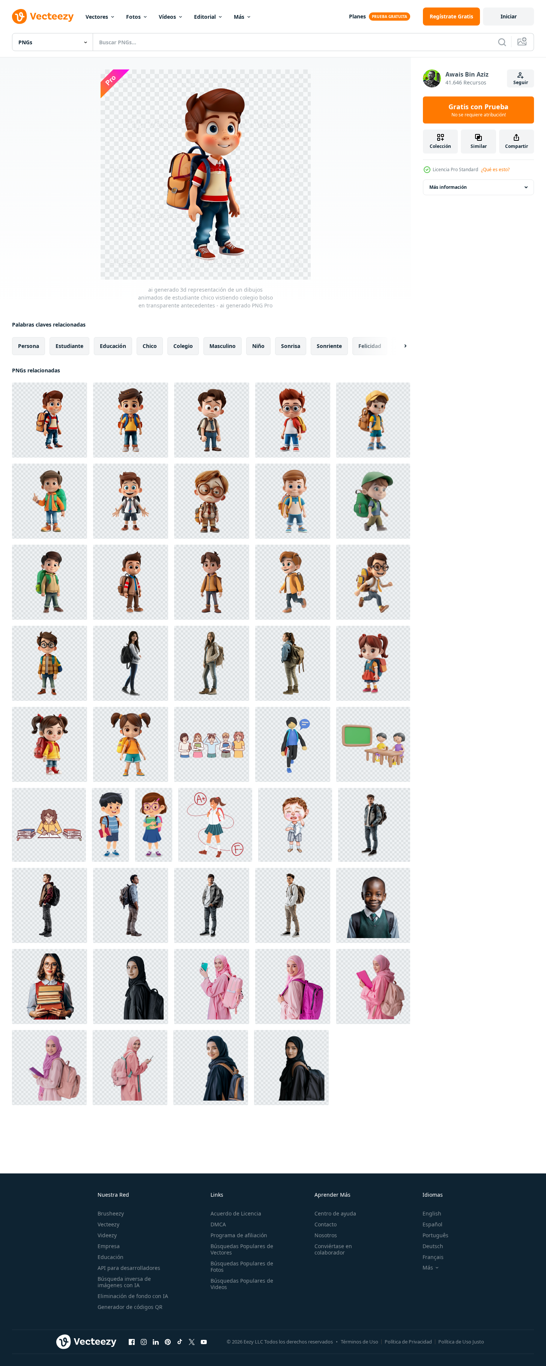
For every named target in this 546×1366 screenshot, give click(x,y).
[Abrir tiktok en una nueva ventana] (180, 1342)
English (432, 1213)
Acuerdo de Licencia (236, 1213)
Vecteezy (108, 1224)
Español (432, 1224)
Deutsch (433, 1246)
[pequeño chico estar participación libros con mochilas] (110, 825)
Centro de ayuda (335, 1213)
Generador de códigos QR (130, 1306)
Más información (448, 187)
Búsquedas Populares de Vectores (242, 1249)
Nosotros (325, 1235)
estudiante (69, 345)
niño (258, 345)
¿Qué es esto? (495, 169)
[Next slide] (399, 346)
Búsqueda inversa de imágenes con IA (124, 1282)
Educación (110, 1257)
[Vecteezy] (43, 16)
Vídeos (167, 16)
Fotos (133, 16)
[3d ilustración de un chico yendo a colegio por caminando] (292, 744)
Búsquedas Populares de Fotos (242, 1266)
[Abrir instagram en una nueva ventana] (144, 1342)
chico (150, 345)
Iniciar (509, 16)
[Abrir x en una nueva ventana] (192, 1342)
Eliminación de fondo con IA (133, 1296)
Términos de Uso (359, 1341)
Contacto (325, 1224)
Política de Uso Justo (461, 1341)
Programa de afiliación (239, 1235)
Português (435, 1235)
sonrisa (290, 345)
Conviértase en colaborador (333, 1249)
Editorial (205, 16)
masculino (222, 345)
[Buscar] (502, 42)
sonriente (329, 345)
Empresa (109, 1246)
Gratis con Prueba (478, 110)
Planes (357, 16)
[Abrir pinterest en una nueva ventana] (168, 1342)
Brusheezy (111, 1213)
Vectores (97, 16)
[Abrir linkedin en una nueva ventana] (156, 1342)
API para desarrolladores (129, 1267)
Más (239, 16)
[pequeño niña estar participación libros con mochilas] (153, 825)
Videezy (107, 1235)
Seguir (520, 82)
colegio (183, 345)
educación (113, 345)
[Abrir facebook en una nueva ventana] (132, 1342)
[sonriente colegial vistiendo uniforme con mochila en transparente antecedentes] (373, 905)
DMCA (218, 1224)
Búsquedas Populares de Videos (242, 1284)
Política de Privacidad (408, 1341)
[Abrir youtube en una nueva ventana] (204, 1342)
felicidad (369, 345)
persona (28, 345)
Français (433, 1257)
